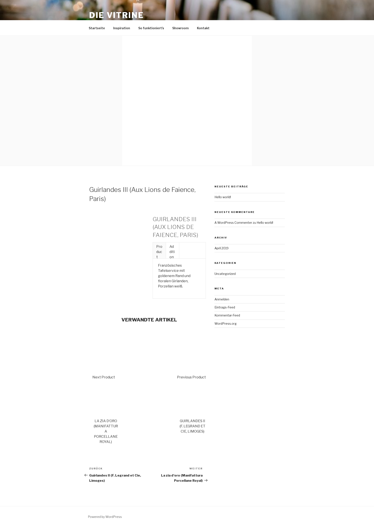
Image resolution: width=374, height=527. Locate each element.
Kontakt (203, 28)
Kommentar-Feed (227, 315)
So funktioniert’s (151, 28)
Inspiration (121, 28)
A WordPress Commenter (233, 222)
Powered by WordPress (105, 517)
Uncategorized (225, 274)
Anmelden (221, 299)
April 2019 (221, 248)
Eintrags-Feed (224, 307)
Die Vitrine (116, 15)
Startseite (97, 28)
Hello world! (222, 197)
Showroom (180, 28)
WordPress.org (225, 323)
